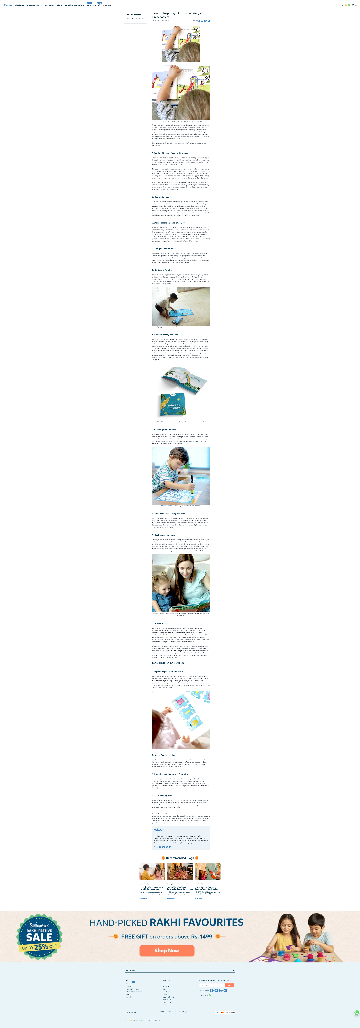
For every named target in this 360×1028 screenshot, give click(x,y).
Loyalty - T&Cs (167, 1002)
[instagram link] (205, 21)
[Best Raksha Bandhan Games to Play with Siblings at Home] (152, 871)
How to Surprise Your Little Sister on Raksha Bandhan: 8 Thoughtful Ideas (205, 888)
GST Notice (129, 984)
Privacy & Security (168, 997)
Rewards (128, 997)
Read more (143, 898)
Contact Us (129, 986)
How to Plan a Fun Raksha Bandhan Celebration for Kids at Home (179, 888)
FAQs (127, 994)
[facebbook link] (198, 21)
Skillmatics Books (165, 422)
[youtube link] (209, 21)
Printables (165, 986)
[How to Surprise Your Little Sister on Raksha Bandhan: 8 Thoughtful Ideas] (207, 871)
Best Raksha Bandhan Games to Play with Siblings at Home (151, 888)
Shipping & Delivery (132, 989)
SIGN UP (229, 985)
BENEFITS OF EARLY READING (135, 18)
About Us (165, 984)
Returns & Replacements (134, 992)
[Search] (342, 5)
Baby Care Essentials (131, 1012)
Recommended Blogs (180, 858)
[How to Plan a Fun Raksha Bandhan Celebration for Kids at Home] (180, 871)
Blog (164, 989)
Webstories (166, 992)
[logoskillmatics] (7, 5)
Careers (165, 994)
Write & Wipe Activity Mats (169, 506)
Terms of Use (166, 1000)
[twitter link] (202, 21)
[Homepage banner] (180, 936)
